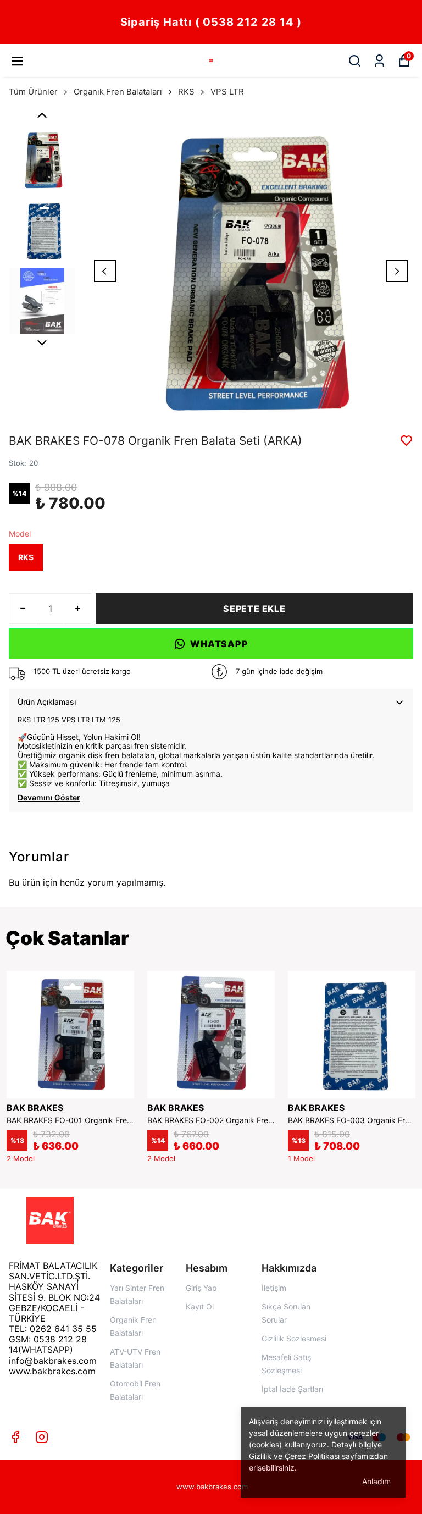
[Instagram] (41, 1437)
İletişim (274, 1287)
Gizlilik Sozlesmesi (294, 1338)
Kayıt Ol (200, 1306)
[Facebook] (15, 1437)
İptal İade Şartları (292, 1389)
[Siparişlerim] (379, 61)
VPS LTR (227, 91)
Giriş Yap (201, 1287)
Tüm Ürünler (33, 91)
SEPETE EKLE (254, 608)
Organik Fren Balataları (118, 91)
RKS (186, 91)
